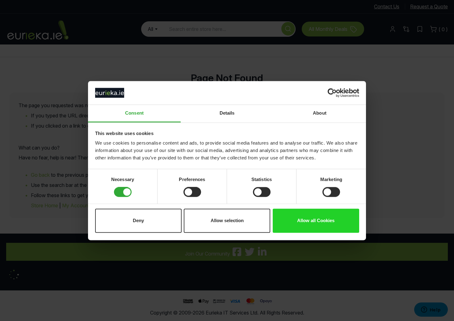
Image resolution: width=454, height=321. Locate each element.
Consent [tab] (134, 113)
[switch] (192, 192)
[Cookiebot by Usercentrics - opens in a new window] (332, 92)
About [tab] (319, 113)
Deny (138, 220)
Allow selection (227, 220)
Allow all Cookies (315, 220)
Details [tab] (227, 113)
